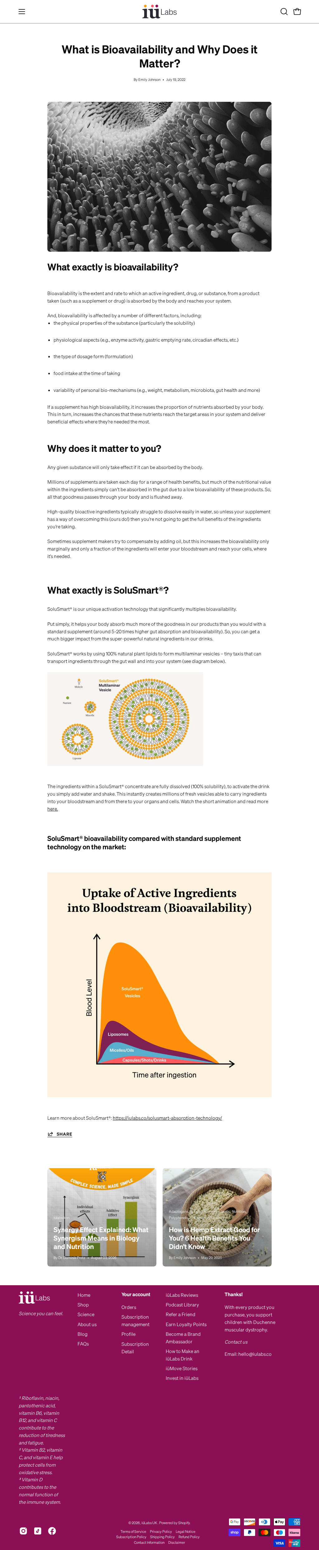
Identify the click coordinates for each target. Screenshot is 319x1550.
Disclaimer (176, 1542)
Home (84, 1295)
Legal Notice (185, 1531)
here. (52, 809)
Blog (83, 1334)
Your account (135, 1294)
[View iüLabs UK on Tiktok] (37, 1531)
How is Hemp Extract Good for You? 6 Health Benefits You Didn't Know (214, 1238)
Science (86, 1314)
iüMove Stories (182, 1368)
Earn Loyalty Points (186, 1324)
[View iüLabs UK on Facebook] (52, 1531)
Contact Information (149, 1542)
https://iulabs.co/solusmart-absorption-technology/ (167, 1118)
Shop (83, 1304)
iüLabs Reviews (182, 1295)
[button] (283, 11)
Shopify (184, 1522)
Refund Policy (189, 1536)
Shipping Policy (162, 1536)
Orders (128, 1307)
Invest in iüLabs (182, 1378)
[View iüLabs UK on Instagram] (23, 1531)
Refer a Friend (180, 1314)
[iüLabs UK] (159, 11)
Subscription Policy (131, 1536)
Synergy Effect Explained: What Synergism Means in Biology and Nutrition (101, 1238)
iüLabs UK (149, 1522)
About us (87, 1324)
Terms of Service (133, 1531)
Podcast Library (182, 1304)
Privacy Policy (161, 1531)
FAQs (83, 1343)
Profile (128, 1334)
